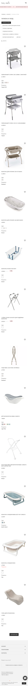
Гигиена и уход (6, 22)
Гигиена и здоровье (7, 28)
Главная (3, 14)
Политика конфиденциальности (7, 672)
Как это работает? (5, 684)
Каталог (8, 14)
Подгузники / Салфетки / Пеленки (10, 34)
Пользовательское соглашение (7, 673)
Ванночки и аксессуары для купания (11, 25)
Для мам (19, 37)
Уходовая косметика (8, 31)
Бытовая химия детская (8, 37)
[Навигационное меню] (26, 2)
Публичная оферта (4, 674)
